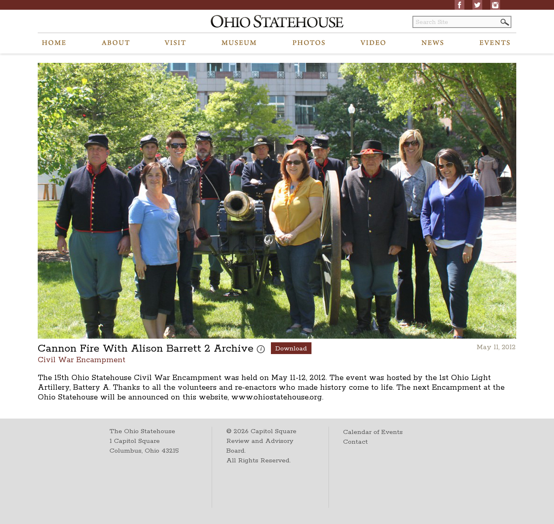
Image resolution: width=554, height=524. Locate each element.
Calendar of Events (373, 432)
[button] (504, 22)
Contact (355, 442)
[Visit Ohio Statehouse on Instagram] (495, 5)
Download (291, 348)
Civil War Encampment (81, 359)
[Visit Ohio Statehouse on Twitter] (477, 5)
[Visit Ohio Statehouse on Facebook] (459, 5)
